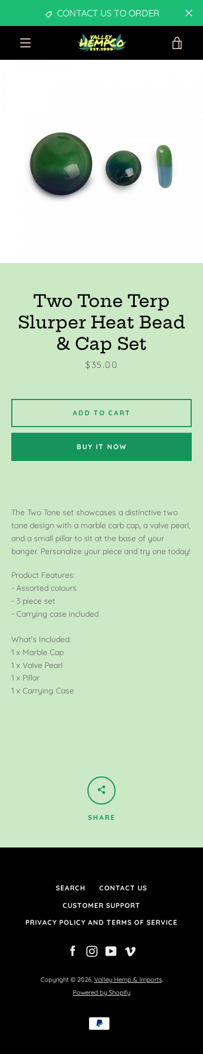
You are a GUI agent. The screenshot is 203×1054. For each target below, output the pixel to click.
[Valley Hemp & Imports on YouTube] (111, 951)
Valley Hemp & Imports (128, 979)
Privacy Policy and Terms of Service (101, 922)
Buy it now (102, 446)
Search (71, 888)
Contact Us (123, 888)
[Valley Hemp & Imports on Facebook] (72, 951)
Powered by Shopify (101, 992)
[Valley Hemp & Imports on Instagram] (92, 951)
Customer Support (101, 905)
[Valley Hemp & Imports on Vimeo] (130, 951)
